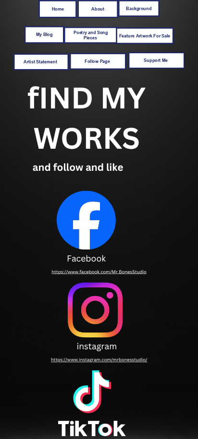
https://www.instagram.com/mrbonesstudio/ (99, 359)
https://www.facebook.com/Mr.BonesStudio (99, 272)
